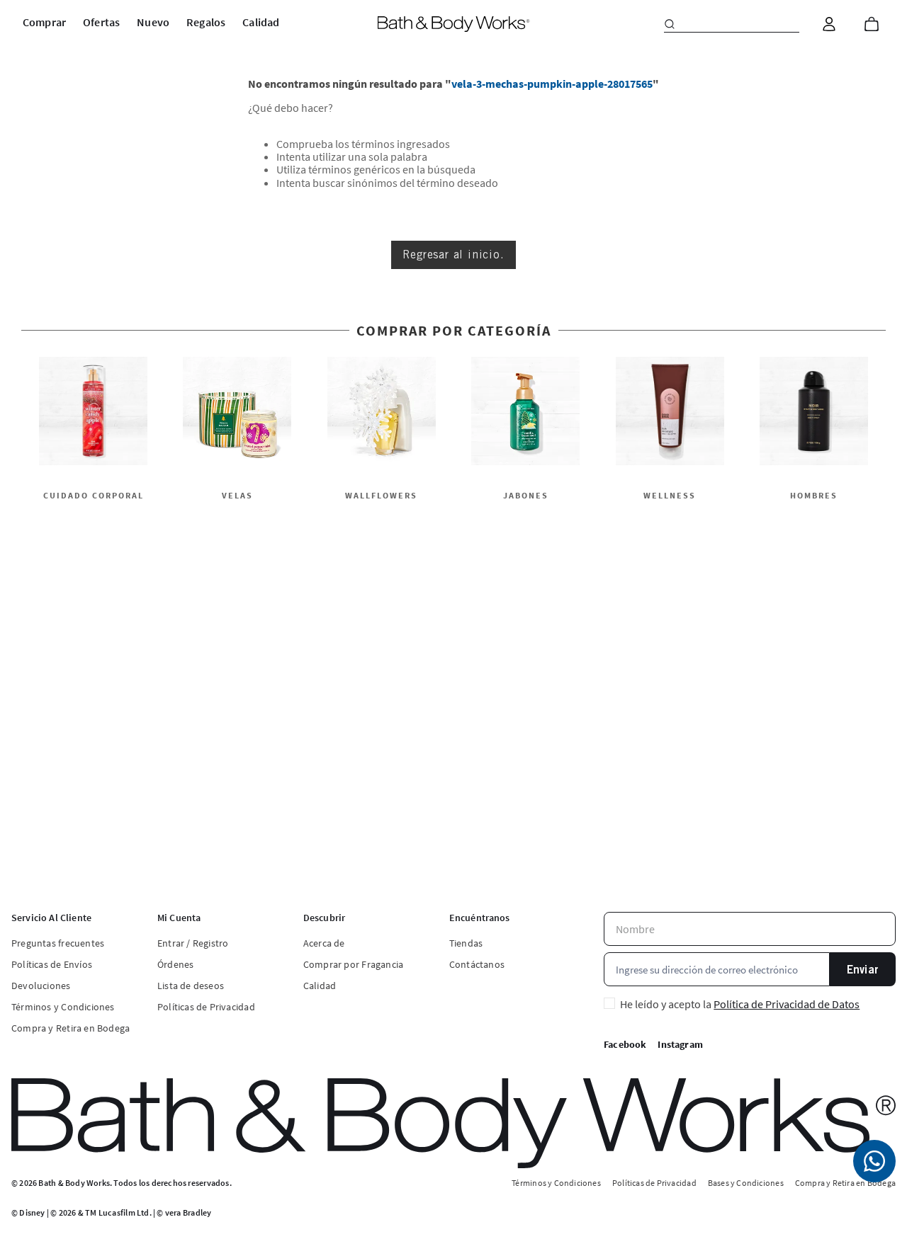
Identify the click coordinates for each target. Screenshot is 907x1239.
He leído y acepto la (740, 1004)
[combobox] (731, 24)
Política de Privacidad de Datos (787, 1004)
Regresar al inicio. (453, 254)
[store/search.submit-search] (669, 24)
